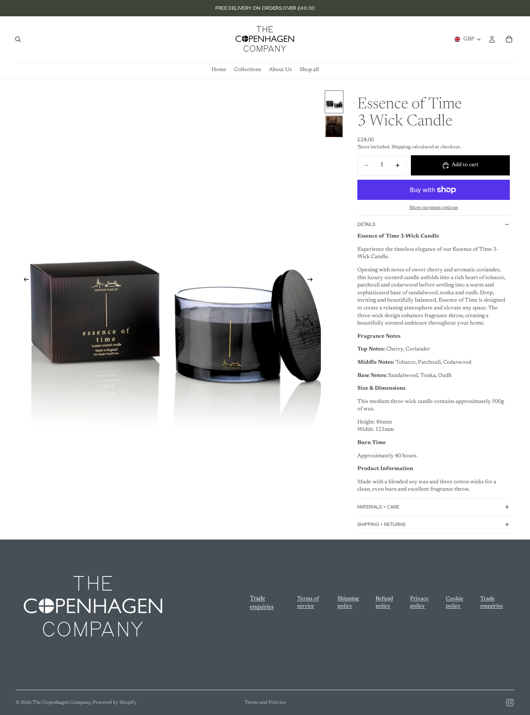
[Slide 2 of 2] (334, 126)
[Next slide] (312, 281)
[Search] (17, 39)
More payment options (433, 207)
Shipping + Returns (381, 524)
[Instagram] (509, 702)
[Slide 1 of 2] (334, 102)
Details (366, 224)
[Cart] (509, 39)
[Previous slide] (24, 281)
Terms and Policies (265, 702)
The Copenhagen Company (61, 702)
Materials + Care (378, 507)
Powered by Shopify (115, 702)
